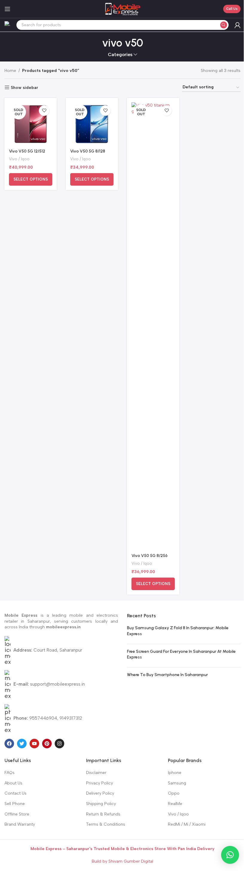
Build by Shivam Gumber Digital (122, 861)
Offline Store (16, 814)
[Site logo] (122, 8)
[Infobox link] (7, 25)
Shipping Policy (101, 803)
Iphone (174, 772)
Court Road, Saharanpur (47, 650)
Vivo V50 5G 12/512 (27, 151)
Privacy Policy (99, 783)
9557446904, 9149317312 (47, 718)
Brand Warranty (19, 824)
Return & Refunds (103, 814)
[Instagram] (59, 743)
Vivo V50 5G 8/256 (149, 555)
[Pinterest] (47, 743)
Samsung (177, 783)
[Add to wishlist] (44, 110)
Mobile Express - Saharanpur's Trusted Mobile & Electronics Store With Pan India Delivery (122, 848)
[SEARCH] (223, 24)
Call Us (232, 9)
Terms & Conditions (105, 824)
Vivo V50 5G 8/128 (87, 151)
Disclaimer (96, 772)
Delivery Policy (100, 793)
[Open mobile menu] (7, 9)
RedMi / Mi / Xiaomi (187, 824)
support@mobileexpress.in (49, 684)
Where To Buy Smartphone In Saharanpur (167, 674)
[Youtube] (34, 743)
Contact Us (15, 793)
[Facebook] (9, 743)
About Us (13, 783)
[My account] (238, 25)
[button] (230, 855)
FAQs (9, 772)
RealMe (175, 803)
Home (10, 70)
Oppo (174, 793)
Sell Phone (14, 803)
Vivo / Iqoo (19, 158)
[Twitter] (22, 743)
